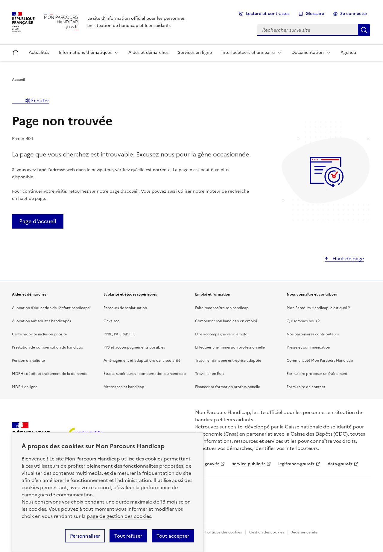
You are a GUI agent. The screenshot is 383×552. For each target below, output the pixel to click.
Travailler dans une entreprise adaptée (228, 360)
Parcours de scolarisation (125, 308)
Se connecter (353, 13)
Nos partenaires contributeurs (313, 334)
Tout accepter (172, 535)
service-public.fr (248, 464)
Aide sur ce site (304, 532)
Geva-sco (112, 321)
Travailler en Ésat (209, 373)
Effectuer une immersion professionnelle (230, 347)
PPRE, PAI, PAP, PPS (120, 334)
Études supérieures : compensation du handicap (145, 373)
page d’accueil (124, 191)
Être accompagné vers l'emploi (221, 334)
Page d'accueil (37, 221)
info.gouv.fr (207, 464)
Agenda (348, 52)
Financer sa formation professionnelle (227, 387)
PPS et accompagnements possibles (134, 347)
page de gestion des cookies (119, 516)
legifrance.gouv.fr (296, 464)
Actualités (39, 52)
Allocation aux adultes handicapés (41, 321)
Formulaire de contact (306, 387)
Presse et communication (308, 347)
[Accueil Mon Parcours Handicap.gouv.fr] (61, 22)
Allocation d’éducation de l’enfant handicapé (51, 308)
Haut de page (347, 258)
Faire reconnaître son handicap (222, 308)
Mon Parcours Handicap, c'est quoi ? (318, 308)
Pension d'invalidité (28, 360)
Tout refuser (128, 535)
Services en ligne (195, 52)
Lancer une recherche (364, 30)
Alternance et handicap (124, 387)
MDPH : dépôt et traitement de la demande (49, 373)
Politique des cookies (223, 532)
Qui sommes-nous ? (303, 321)
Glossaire (315, 13)
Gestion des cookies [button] (266, 532)
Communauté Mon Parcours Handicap (320, 360)
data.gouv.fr (340, 464)
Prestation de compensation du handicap (47, 347)
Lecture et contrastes (267, 13)
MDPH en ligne (24, 387)
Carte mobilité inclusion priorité (39, 334)
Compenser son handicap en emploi (226, 321)
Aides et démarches (148, 52)
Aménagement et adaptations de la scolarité (142, 360)
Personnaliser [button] (85, 535)
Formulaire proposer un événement (317, 373)
